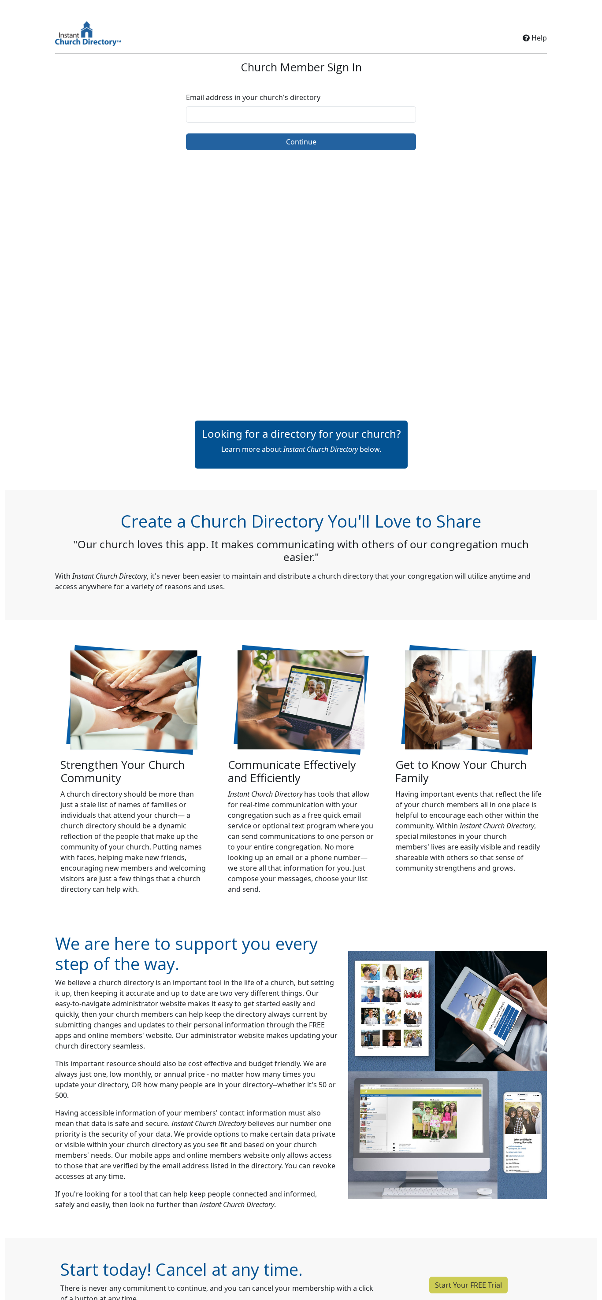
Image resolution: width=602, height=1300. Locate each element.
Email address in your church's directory (253, 97)
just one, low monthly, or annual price (142, 1074)
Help (538, 38)
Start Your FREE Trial (468, 1285)
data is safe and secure (129, 1123)
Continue (301, 142)
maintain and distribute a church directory (302, 576)
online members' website (130, 1035)
